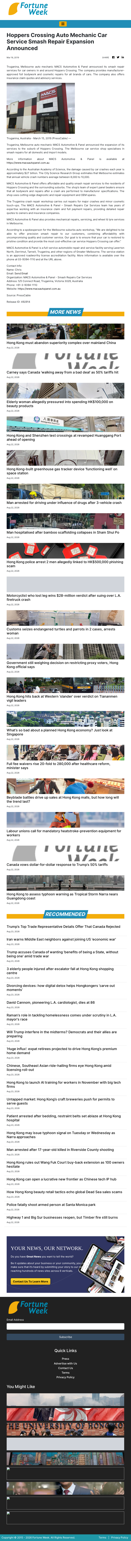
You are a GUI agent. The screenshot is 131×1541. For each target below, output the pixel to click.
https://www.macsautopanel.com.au (28, 162)
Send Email (21, 273)
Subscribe (65, 1337)
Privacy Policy (65, 1377)
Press (65, 1358)
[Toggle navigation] (63, 23)
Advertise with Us (65, 1363)
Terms (66, 1372)
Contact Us (65, 1368)
